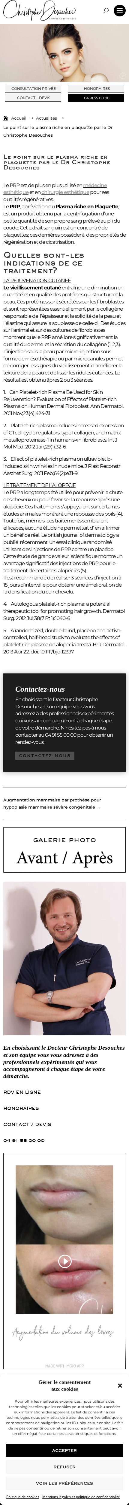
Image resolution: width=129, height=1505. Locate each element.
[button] (120, 1386)
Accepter (64, 1450)
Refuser (64, 1467)
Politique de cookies (22, 1496)
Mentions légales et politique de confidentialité (81, 1496)
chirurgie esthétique (65, 192)
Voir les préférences (64, 1483)
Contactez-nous (45, 755)
